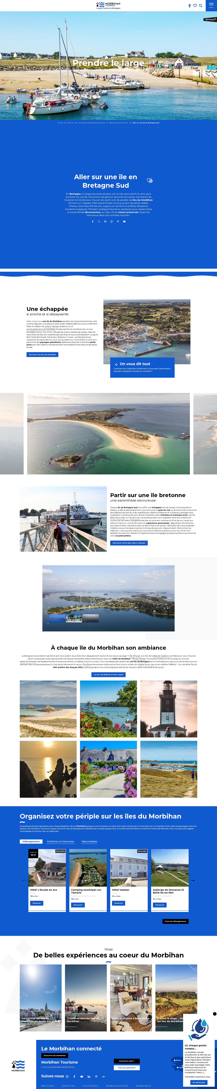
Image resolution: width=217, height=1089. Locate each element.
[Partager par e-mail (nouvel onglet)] (124, 221)
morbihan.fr (143, 1086)
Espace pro (68, 1086)
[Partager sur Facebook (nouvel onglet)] (93, 221)
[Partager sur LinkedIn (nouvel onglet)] (105, 221)
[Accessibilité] (189, 5)
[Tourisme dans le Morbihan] (108, 5)
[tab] (31, 841)
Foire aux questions (127, 1068)
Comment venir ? (126, 1061)
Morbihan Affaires (117, 1086)
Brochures (47, 1086)
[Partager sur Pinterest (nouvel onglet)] (118, 221)
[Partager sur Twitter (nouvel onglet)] (99, 221)
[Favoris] (195, 5)
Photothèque (90, 1086)
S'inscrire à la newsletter (55, 1055)
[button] (201, 5)
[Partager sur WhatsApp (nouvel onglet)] (112, 221)
